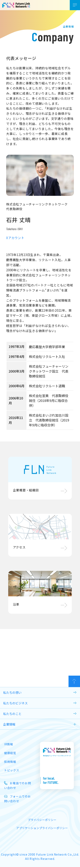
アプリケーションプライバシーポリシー (42, 828)
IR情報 (8, 744)
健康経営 (10, 753)
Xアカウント (15, 238)
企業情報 (9, 724)
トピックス (11, 770)
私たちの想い (12, 692)
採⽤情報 (10, 762)
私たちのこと (12, 713)
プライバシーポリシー (42, 820)
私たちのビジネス (15, 703)
